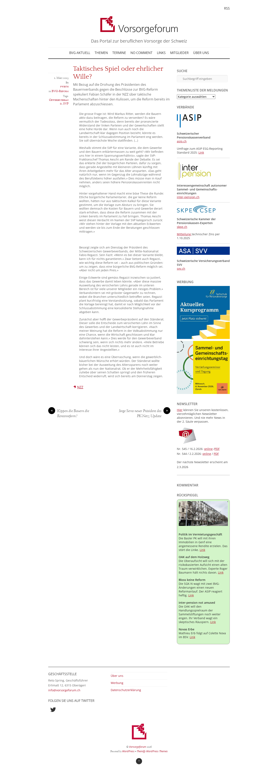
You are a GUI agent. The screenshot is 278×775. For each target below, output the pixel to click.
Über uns (201, 53)
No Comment (141, 53)
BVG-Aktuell (79, 53)
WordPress (128, 751)
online (208, 449)
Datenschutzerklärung (126, 690)
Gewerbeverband (59, 102)
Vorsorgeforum (137, 747)
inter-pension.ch (188, 197)
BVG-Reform (60, 91)
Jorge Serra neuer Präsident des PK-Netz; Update (143, 414)
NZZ (80, 387)
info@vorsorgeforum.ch (64, 690)
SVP (66, 104)
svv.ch (181, 268)
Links (161, 53)
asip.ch (182, 141)
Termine (119, 53)
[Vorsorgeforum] (139, 31)
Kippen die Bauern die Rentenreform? (70, 414)
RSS (227, 8)
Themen (101, 53)
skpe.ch (182, 227)
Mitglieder (179, 53)
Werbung (117, 683)
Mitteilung (184, 234)
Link (201, 152)
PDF (217, 449)
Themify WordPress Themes (152, 751)
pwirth (64, 87)
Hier (180, 410)
